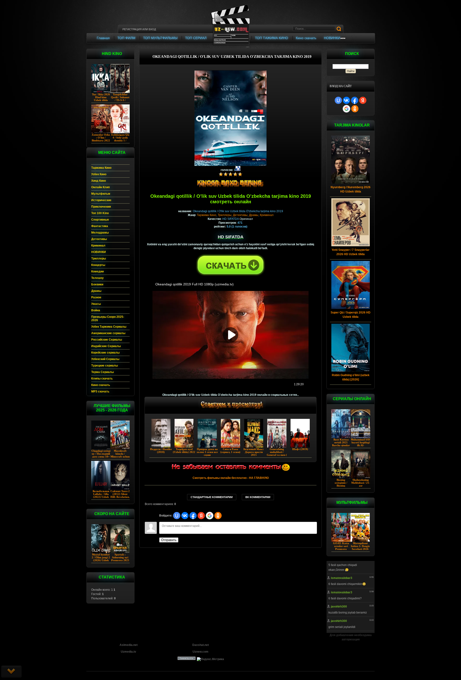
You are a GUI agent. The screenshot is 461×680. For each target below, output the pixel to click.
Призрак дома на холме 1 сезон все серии (207, 452)
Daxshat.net (200, 645)
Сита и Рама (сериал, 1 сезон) (230, 450)
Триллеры (224, 215)
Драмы (253, 215)
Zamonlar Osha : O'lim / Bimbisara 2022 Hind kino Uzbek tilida (101, 140)
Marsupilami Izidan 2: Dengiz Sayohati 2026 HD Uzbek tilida (360, 547)
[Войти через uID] (338, 100)
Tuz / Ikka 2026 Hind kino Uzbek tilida (101, 97)
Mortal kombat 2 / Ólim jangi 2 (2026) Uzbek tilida (101, 559)
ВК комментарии (257, 497)
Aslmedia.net (129, 645)
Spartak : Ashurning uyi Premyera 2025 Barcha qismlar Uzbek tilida (120, 560)
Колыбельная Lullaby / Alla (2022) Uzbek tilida (101, 495)
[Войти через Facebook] (354, 100)
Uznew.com (200, 651)
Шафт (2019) (300, 449)
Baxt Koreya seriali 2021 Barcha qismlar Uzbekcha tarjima (341, 445)
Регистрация (132, 29)
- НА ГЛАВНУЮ (231, 478)
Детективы (240, 215)
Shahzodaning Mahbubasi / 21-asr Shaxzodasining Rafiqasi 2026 (360, 485)
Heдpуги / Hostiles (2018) (161, 450)
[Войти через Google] (346, 109)
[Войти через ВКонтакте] (346, 100)
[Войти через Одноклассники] (354, 108)
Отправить (168, 540)
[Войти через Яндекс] (362, 100)
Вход (152, 29)
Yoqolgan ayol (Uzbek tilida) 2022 (184, 450)
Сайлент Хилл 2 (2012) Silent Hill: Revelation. (120, 494)
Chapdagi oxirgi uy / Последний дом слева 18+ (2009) (100, 455)
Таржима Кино (206, 215)
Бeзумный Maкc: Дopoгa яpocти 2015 (253, 452)
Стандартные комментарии (212, 497)
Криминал (266, 215)
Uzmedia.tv (128, 651)
